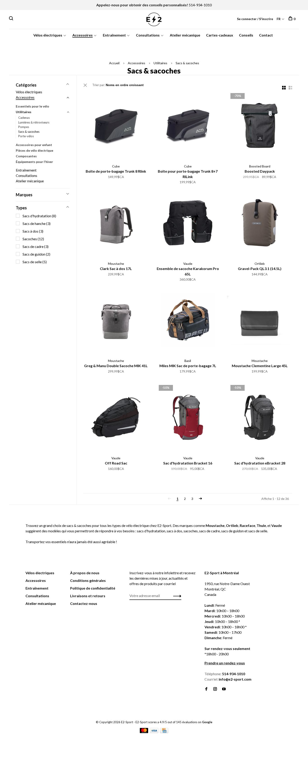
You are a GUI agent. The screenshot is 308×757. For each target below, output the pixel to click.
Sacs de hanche (37, 223)
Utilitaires (160, 63)
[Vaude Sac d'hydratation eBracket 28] (259, 418)
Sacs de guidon (36, 254)
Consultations (148, 35)
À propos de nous (84, 573)
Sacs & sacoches (187, 63)
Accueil (114, 63)
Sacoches (33, 239)
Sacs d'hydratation (39, 216)
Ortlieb (232, 525)
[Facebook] (206, 689)
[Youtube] (224, 689)
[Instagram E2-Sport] (215, 689)
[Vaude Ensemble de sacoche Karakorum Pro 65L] (188, 223)
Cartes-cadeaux (219, 35)
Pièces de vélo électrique (34, 150)
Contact (266, 35)
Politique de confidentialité (92, 588)
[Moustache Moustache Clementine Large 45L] (259, 321)
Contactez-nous (83, 603)
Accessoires (82, 35)
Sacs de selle (35, 262)
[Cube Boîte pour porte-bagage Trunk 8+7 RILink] (188, 126)
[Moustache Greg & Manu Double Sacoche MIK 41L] (116, 321)
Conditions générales (88, 580)
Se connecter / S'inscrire (255, 19)
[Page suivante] (200, 499)
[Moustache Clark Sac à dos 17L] (116, 223)
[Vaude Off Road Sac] (116, 418)
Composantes (26, 156)
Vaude (276, 525)
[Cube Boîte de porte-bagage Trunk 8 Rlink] (116, 126)
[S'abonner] (176, 596)
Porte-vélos (26, 136)
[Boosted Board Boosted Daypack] (259, 126)
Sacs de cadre (35, 246)
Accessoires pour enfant (34, 145)
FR (278, 19)
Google (207, 722)
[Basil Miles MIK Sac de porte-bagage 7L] (188, 321)
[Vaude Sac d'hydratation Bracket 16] (188, 418)
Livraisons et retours (87, 596)
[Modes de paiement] (144, 732)
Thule (261, 525)
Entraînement (114, 35)
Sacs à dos (33, 231)
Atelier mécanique (185, 35)
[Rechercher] (11, 19)
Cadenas (24, 117)
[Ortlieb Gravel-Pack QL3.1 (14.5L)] (259, 223)
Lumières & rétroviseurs (33, 122)
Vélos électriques (47, 35)
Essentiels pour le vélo (32, 106)
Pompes (23, 127)
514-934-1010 (200, 5)
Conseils (246, 35)
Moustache (215, 525)
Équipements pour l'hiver (34, 162)
